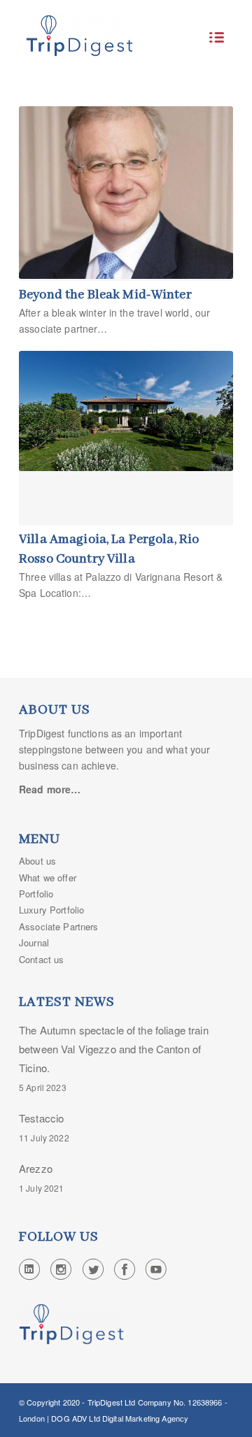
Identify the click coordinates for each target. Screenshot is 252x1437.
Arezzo (35, 1168)
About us (37, 860)
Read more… (49, 789)
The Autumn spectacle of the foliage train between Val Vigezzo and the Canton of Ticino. (114, 1049)
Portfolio (36, 893)
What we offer (47, 877)
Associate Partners (59, 926)
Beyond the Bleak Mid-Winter (105, 295)
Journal (34, 942)
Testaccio (41, 1118)
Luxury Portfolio (51, 909)
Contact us (41, 959)
